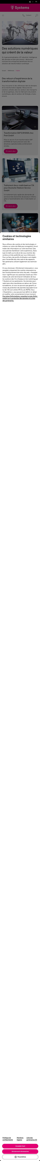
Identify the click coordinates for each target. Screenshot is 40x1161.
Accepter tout (20, 1146)
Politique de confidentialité (8, 1139)
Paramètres (22, 1157)
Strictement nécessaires (20, 1151)
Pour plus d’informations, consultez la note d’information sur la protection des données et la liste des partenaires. (20, 298)
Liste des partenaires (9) (32, 1139)
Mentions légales (20, 1139)
